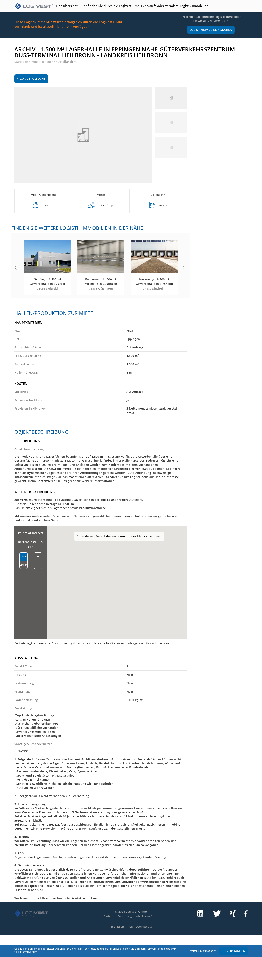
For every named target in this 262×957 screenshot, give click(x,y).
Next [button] (183, 267)
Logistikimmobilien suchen (211, 30)
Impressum (117, 926)
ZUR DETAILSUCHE (32, 79)
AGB (130, 926)
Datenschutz (144, 926)
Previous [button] (17, 267)
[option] (47, 267)
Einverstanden (233, 951)
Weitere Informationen (203, 951)
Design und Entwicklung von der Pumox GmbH (131, 916)
